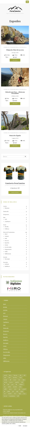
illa (16, 384)
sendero (10, 393)
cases (20, 377)
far (4, 384)
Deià (6, 238)
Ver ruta (15, 60)
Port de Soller (8, 247)
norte (15, 389)
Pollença (7, 229)
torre (24, 393)
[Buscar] (25, 156)
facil (22, 382)
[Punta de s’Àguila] (15, 120)
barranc (15, 375)
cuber (23, 380)
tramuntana (12, 396)
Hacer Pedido (15, 192)
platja (8, 391)
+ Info (19, 425)
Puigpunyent (8, 249)
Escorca (7, 240)
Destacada (5, 211)
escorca (11, 382)
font (8, 384)
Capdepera (7, 221)
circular (5, 380)
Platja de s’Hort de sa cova (15, 50)
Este (4, 217)
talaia (19, 393)
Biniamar (7, 208)
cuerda (5, 382)
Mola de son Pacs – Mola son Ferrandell (15, 92)
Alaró (6, 234)
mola (20, 387)
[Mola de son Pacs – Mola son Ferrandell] (15, 77)
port (13, 391)
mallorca (21, 384)
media (9, 387)
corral (14, 380)
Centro (5, 206)
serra (15, 393)
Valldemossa (8, 253)
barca (10, 375)
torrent (5, 396)
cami (5, 377)
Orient (6, 245)
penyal (24, 389)
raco (5, 393)
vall (18, 396)
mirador (15, 387)
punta (21, 391)
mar (5, 387)
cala (20, 375)
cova (19, 380)
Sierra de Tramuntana (11, 47)
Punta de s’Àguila (15, 135)
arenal (5, 375)
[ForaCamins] (15, 9)
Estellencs (7, 266)
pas (19, 389)
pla (4, 391)
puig (17, 391)
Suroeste (5, 262)
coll (10, 380)
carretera (15, 377)
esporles (17, 382)
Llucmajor (7, 259)
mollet (5, 389)
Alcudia (6, 226)
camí (9, 377)
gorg (12, 384)
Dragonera (6, 214)
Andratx (7, 264)
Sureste (5, 257)
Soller (6, 251)
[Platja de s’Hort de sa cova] (15, 35)
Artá (6, 219)
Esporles (22, 47)
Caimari (7, 236)
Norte (4, 225)
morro (10, 389)
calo (24, 375)
